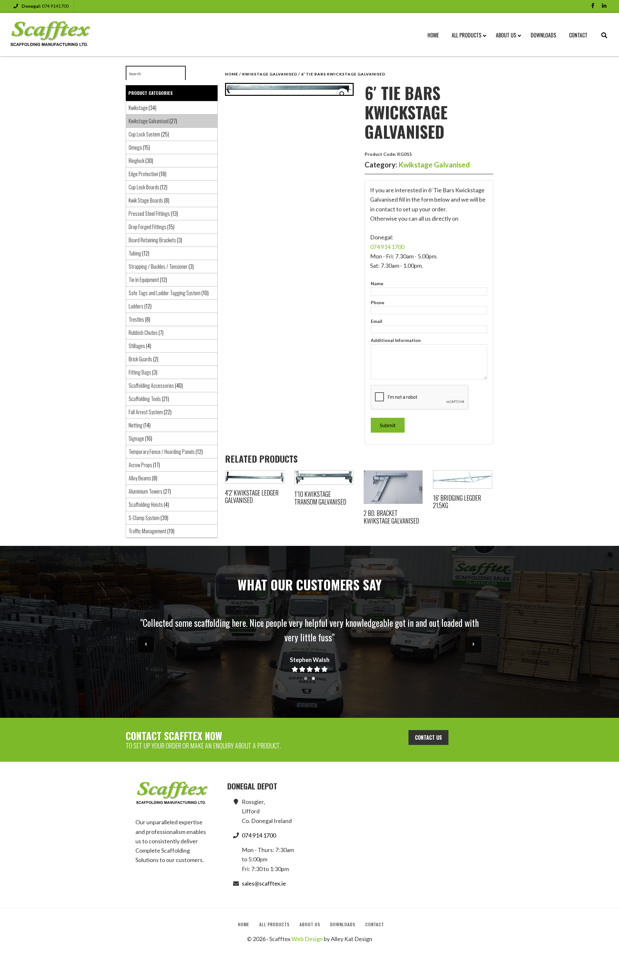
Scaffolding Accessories (151, 385)
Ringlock (136, 161)
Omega (135, 147)
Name (377, 283)
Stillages (137, 346)
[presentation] (146, 645)
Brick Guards (140, 359)
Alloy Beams (140, 478)
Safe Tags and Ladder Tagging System (165, 293)
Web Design (307, 938)
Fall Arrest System (146, 412)
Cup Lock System (144, 134)
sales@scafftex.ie (264, 883)
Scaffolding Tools (145, 399)
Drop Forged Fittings (147, 227)
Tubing (135, 253)
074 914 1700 (387, 246)
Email (376, 321)
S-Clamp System (144, 518)
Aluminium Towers (145, 491)
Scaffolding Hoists (146, 504)
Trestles (136, 319)
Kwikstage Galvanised (269, 74)
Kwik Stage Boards (146, 200)
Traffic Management (147, 531)
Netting (135, 425)
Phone (377, 302)
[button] (342, 94)
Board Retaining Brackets (152, 240)
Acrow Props (140, 465)
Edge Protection (143, 174)
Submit (388, 425)
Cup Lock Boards (144, 187)
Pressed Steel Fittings (149, 213)
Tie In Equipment (144, 280)
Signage (136, 438)
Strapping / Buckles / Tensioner (158, 266)
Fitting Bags (140, 372)
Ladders (136, 306)
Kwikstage (138, 108)
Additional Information (396, 340)
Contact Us (428, 737)
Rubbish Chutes (143, 332)
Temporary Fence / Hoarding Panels (162, 452)
